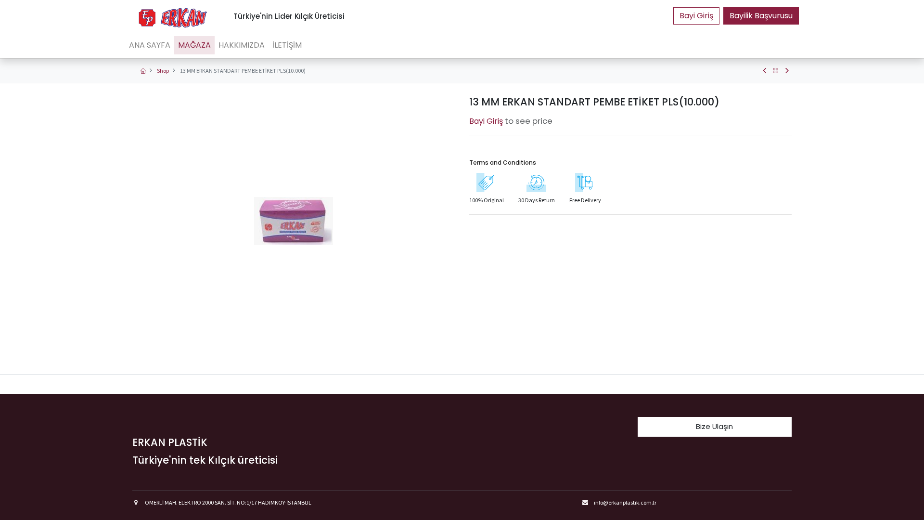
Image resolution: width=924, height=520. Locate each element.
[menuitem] (149, 45)
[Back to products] (776, 70)
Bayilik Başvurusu (761, 15)
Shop (163, 70)
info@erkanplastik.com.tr (625, 502)
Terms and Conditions (502, 162)
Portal (696, 16)
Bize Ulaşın (714, 426)
